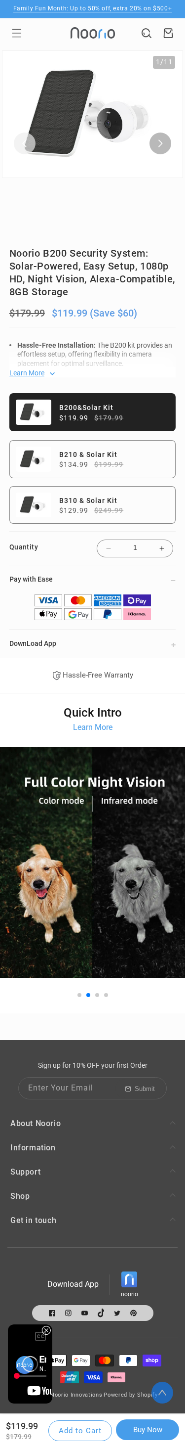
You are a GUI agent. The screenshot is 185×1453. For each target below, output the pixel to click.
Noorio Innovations (76, 1395)
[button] (17, 33)
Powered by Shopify (131, 1395)
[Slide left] (25, 143)
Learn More (92, 727)
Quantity (23, 547)
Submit (145, 1088)
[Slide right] (160, 143)
